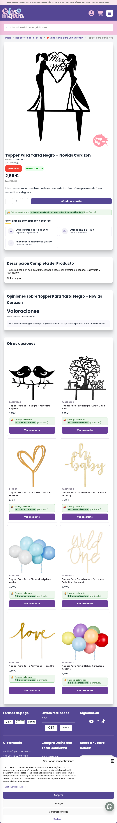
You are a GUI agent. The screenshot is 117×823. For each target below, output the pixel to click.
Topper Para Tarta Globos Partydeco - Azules (31, 581)
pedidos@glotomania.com (17, 751)
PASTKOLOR (19, 159)
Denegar (58, 803)
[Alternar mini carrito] (100, 13)
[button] (112, 761)
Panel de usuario (50, 756)
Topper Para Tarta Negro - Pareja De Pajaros (29, 407)
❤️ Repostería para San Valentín (64, 37)
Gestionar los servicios (15, 787)
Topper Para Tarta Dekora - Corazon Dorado (30, 494)
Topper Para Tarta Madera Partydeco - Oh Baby (84, 494)
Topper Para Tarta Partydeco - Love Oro (31, 666)
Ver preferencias (58, 811)
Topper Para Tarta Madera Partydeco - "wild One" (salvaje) (84, 581)
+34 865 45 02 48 (12, 755)
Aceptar (58, 795)
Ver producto (32, 430)
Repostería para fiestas (28, 37)
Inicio (8, 37)
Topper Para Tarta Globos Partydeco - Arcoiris (84, 667)
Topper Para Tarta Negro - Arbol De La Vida (83, 407)
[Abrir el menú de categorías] (109, 13)
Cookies (57, 819)
